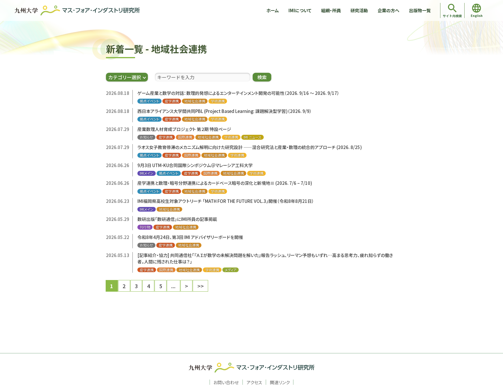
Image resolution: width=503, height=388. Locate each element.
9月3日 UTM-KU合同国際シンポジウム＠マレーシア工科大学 (195, 165)
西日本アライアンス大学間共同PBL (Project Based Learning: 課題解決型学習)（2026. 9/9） (224, 111)
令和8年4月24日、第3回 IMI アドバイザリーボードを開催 (190, 237)
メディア (230, 269)
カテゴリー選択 (124, 77)
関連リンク (280, 382)
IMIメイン (146, 173)
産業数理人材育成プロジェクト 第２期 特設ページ (184, 129)
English (477, 15)
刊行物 (145, 227)
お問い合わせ (226, 382)
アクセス (254, 382)
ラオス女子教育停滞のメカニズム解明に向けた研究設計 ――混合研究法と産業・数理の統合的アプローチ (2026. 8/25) (249, 147)
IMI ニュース (252, 137)
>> (200, 286)
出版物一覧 (420, 10)
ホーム (272, 10)
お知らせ (146, 137)
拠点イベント (149, 101)
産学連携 (172, 101)
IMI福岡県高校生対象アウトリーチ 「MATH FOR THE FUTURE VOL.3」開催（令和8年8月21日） (225, 201)
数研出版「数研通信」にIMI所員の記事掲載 (177, 219)
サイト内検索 (452, 15)
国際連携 (185, 137)
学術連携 (218, 101)
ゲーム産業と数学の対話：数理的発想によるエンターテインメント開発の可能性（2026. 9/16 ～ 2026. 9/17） (238, 93)
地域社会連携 (194, 101)
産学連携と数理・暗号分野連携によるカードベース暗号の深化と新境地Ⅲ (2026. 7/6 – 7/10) (224, 183)
